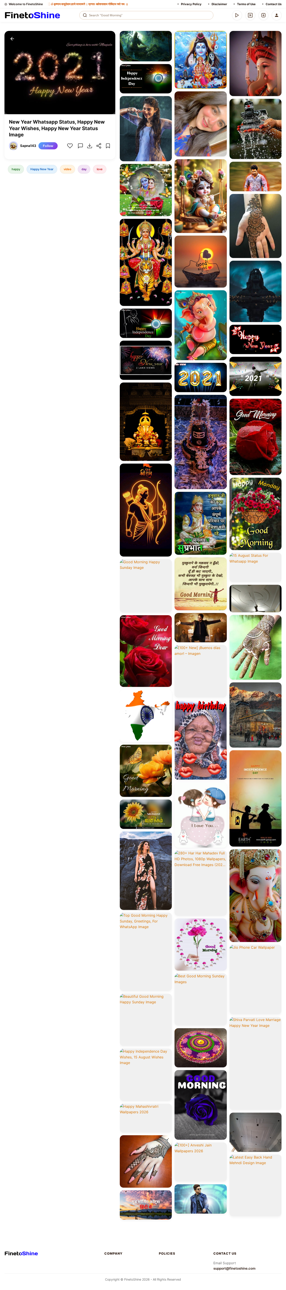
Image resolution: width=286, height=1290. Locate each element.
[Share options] (167, 36)
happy (16, 169)
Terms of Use (246, 4)
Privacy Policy (191, 4)
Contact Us (274, 4)
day (84, 169)
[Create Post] (263, 15)
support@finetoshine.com (234, 1268)
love (100, 169)
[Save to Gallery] (167, 44)
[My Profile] (277, 15)
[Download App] (237, 15)
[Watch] (250, 15)
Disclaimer (219, 4)
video (67, 169)
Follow (48, 146)
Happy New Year (41, 169)
